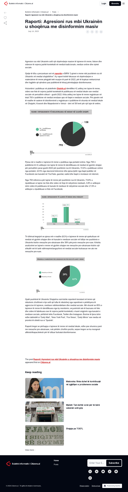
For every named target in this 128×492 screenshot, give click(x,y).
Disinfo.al (61, 88)
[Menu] (123, 3)
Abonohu (115, 3)
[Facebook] (116, 471)
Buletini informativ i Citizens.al (36, 12)
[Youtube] (103, 471)
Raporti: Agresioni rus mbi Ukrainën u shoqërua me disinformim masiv (66, 359)
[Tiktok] (109, 471)
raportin (58, 73)
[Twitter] (90, 471)
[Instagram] (90, 478)
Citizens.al (45, 362)
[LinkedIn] (96, 471)
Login (104, 3)
